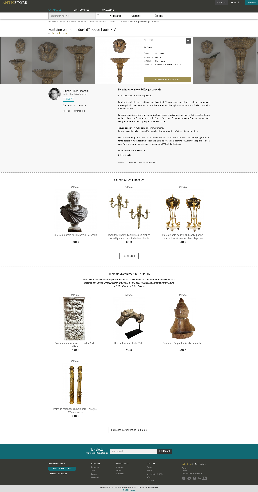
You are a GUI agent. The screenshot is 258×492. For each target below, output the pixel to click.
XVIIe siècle (123, 21)
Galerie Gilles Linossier (76, 91)
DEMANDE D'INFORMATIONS (167, 79)
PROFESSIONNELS (122, 463)
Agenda (149, 467)
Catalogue (62, 21)
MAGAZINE (108, 9)
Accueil (184, 468)
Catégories (95, 467)
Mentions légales (105, 487)
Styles (93, 470)
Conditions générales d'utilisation (125, 487)
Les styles (150, 480)
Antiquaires (119, 467)
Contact (184, 470)
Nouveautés (115, 15)
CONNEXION (251, 2)
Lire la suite (125, 155)
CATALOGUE (54, 9)
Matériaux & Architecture (77, 21)
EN (235, 2)
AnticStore (52, 21)
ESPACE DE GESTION (62, 468)
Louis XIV (112, 21)
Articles (149, 470)
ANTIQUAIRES (81, 9)
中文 (239, 2)
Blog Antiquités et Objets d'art (192, 473)
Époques (94, 474)
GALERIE (66, 111)
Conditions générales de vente (148, 487)
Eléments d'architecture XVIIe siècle (141, 162)
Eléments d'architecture (97, 21)
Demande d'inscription (58, 473)
